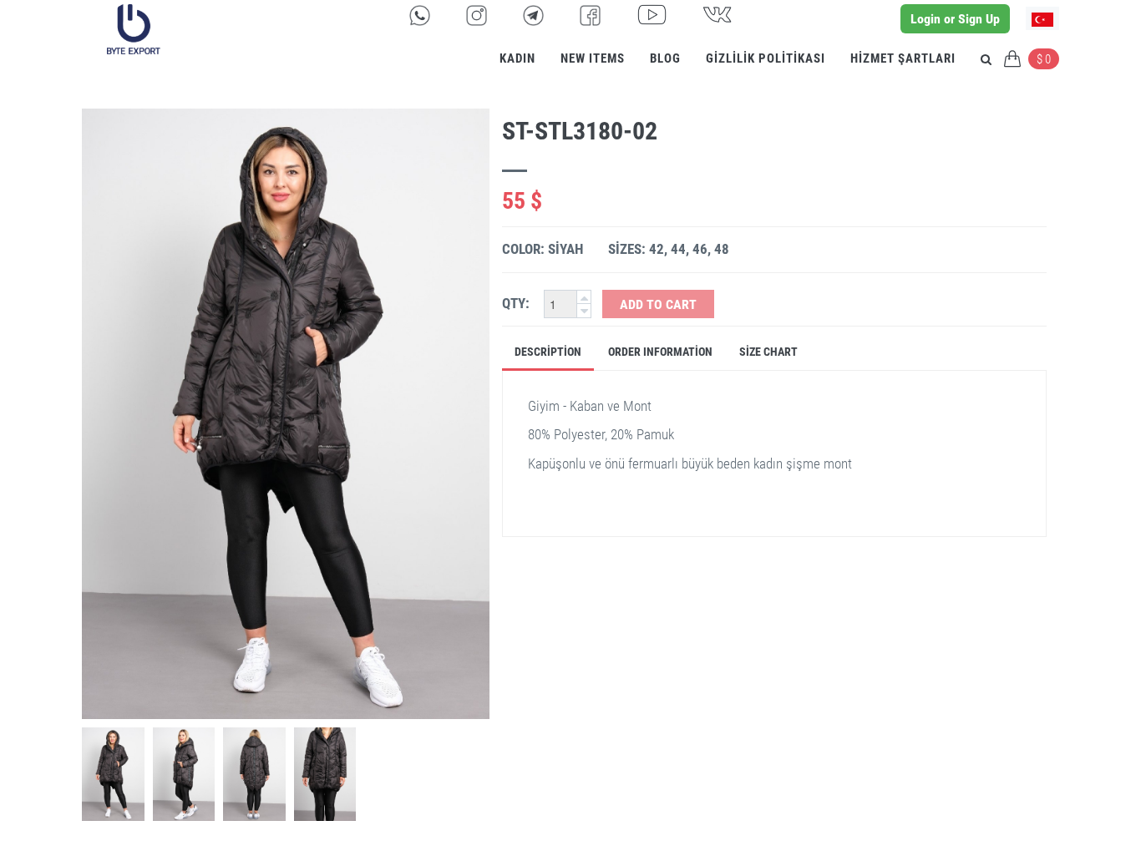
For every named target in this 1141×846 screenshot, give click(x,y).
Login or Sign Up (955, 19)
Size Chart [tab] (768, 351)
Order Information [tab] (660, 351)
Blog (665, 58)
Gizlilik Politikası (765, 58)
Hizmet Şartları (903, 58)
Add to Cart (658, 304)
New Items (592, 58)
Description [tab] (548, 351)
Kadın (517, 58)
